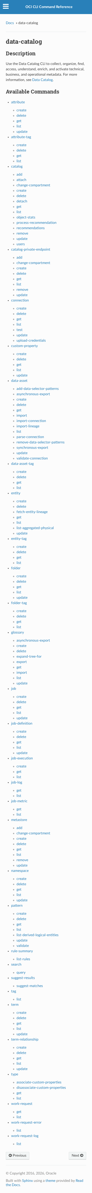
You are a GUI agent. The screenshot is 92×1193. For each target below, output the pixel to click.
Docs (10, 23)
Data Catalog (42, 80)
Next (76, 1155)
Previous (19, 1155)
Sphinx (27, 1181)
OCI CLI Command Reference (49, 7)
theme (50, 1181)
